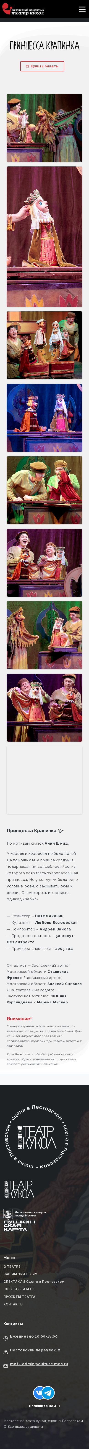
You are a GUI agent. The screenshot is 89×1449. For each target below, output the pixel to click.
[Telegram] (48, 1393)
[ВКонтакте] (40, 1393)
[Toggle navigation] (82, 9)
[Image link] (19, 1192)
